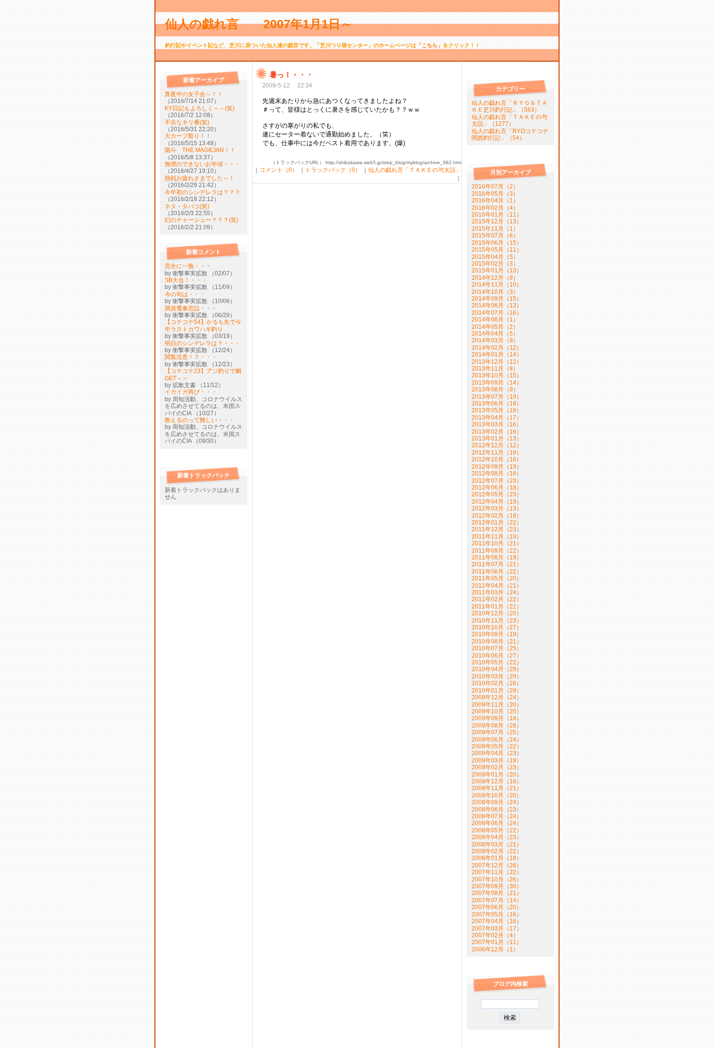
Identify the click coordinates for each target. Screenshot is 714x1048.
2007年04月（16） (497, 921)
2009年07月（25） (497, 732)
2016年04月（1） (495, 200)
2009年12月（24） (497, 697)
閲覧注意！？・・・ (191, 357)
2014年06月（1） (495, 319)
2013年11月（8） (495, 368)
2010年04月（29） (497, 669)
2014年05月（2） (495, 326)
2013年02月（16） (497, 431)
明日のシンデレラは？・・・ (202, 343)
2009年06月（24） (497, 739)
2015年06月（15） (497, 242)
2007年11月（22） (497, 872)
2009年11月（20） (497, 704)
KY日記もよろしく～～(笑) (200, 108)
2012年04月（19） (497, 501)
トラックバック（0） (333, 170)
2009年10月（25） (497, 711)
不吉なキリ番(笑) (187, 122)
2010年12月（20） (497, 613)
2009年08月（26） (497, 725)
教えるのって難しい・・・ (200, 420)
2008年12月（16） (497, 781)
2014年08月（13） (497, 305)
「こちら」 (429, 45)
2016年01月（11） (497, 214)
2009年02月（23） (497, 767)
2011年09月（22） (497, 550)
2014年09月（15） (497, 298)
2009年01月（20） (497, 774)
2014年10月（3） (495, 291)
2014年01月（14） (497, 354)
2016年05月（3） (495, 193)
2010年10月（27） (497, 627)
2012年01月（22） (497, 522)
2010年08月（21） (497, 641)
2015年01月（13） (497, 270)
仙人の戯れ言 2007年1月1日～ (265, 24)
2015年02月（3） (495, 263)
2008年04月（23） (497, 837)
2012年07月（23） (497, 480)
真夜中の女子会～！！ (194, 94)
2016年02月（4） (495, 207)
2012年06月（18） (497, 487)
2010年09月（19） (497, 634)
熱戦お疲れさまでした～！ (200, 178)
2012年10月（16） (497, 459)
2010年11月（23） (497, 620)
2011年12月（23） (497, 529)
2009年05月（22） (497, 746)
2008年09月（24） (497, 802)
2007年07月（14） (497, 900)
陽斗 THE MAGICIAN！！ (200, 150)
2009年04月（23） (497, 753)
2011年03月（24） (497, 592)
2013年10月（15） (497, 375)
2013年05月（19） (497, 410)
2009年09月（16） (497, 718)
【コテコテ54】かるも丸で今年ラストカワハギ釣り (203, 325)
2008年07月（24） (497, 816)
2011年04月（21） (497, 585)
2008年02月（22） (497, 851)
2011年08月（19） (497, 557)
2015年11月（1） (495, 228)
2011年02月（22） (497, 599)
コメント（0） (278, 170)
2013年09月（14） (497, 382)
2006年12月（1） (495, 949)
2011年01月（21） (497, 606)
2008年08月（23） (497, 809)
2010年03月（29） (497, 676)
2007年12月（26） (497, 865)
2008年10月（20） (497, 795)
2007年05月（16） (497, 914)
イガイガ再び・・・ (191, 392)
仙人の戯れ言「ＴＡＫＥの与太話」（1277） (509, 120)
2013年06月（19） (497, 403)
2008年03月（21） (497, 844)
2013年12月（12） (497, 361)
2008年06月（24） (497, 823)
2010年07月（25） (497, 648)
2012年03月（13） (497, 508)
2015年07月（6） (495, 235)
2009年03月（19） (497, 760)
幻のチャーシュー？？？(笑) (201, 220)
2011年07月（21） (497, 564)
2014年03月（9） (495, 340)
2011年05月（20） (497, 578)
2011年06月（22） (497, 571)
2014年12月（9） (495, 277)
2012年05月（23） (497, 494)
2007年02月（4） (495, 935)
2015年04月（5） (495, 257)
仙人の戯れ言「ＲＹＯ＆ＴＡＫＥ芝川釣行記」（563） (509, 106)
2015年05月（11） (497, 249)
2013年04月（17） (497, 417)
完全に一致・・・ (188, 266)
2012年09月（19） (497, 466)
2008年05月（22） (497, 830)
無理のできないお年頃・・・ (202, 164)
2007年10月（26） (497, 879)
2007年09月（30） (497, 886)
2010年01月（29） (497, 690)
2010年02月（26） (497, 683)
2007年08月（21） (497, 893)
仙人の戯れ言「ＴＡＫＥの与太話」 (414, 170)
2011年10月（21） (497, 543)
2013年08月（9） (495, 389)
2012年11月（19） (497, 452)
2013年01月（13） (497, 438)
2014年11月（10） (497, 284)
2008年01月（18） (497, 858)
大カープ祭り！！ (188, 136)
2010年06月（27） (497, 655)
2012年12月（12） (497, 445)
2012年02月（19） (497, 515)
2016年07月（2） (495, 186)
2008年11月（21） (497, 788)
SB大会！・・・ (186, 280)
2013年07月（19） (497, 396)
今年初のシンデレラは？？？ (202, 192)
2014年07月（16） (497, 312)
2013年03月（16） (497, 424)
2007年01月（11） (497, 942)
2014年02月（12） (497, 347)
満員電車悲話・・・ (191, 308)
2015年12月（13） (497, 221)
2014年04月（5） (495, 333)
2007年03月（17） (497, 928)
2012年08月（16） (497, 473)
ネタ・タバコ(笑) (187, 206)
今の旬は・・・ (185, 294)
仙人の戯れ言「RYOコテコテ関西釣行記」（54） (510, 134)
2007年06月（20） (497, 907)
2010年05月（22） (497, 662)
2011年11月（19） (497, 536)
